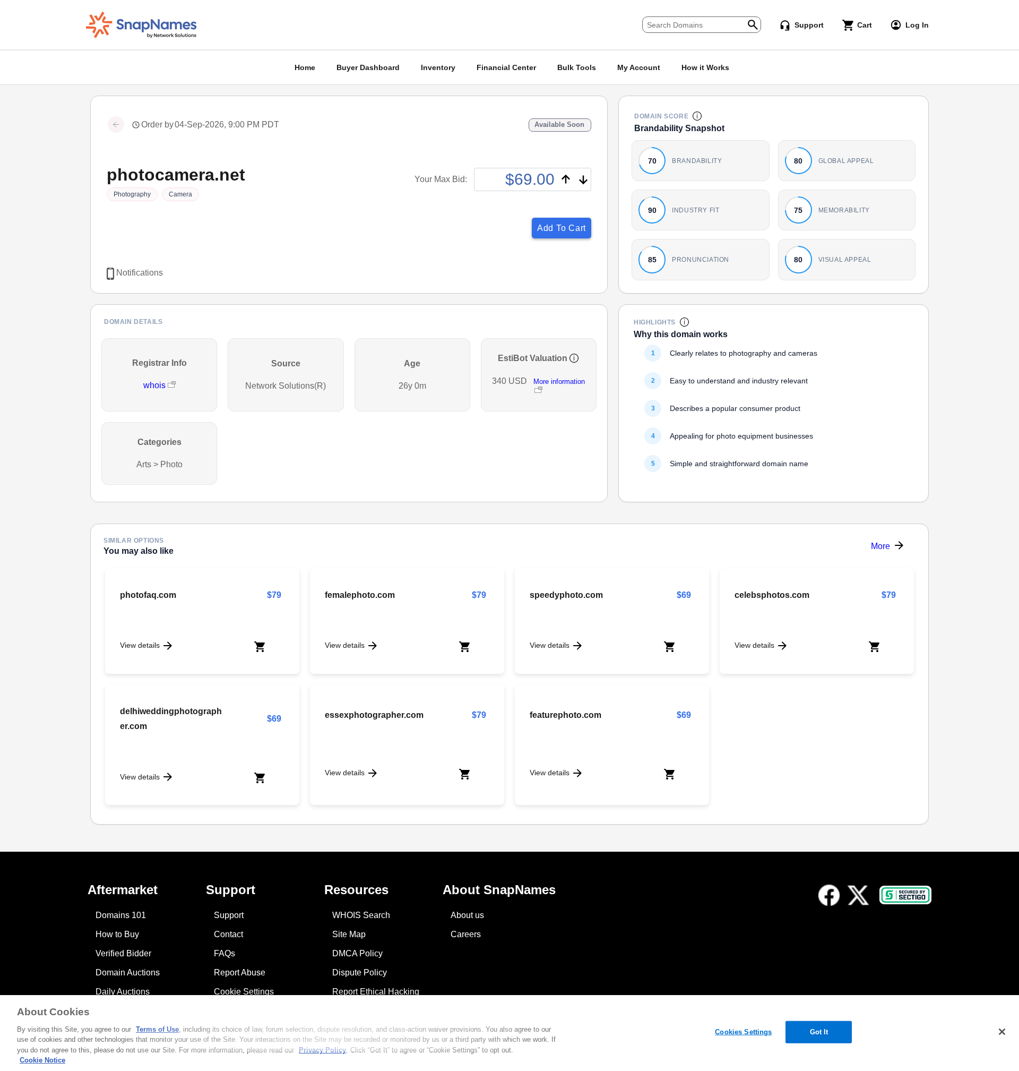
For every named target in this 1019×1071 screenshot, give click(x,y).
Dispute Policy (359, 972)
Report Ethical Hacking (375, 991)
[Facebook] (829, 895)
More (880, 546)
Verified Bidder (123, 953)
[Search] (752, 23)
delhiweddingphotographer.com (171, 719)
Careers (466, 934)
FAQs (224, 953)
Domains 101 (121, 915)
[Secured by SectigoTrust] (905, 895)
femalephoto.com (360, 594)
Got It (819, 1032)
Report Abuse (239, 972)
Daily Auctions (123, 991)
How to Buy (117, 934)
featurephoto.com (565, 714)
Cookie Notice (42, 1060)
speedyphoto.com (566, 594)
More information (559, 381)
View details (140, 645)
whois (155, 385)
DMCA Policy (357, 953)
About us (467, 915)
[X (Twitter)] (858, 895)
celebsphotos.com (772, 594)
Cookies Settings (743, 1032)
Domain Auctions (128, 972)
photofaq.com (148, 594)
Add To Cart (561, 228)
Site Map (349, 934)
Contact (228, 934)
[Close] (1002, 1031)
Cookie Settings (244, 991)
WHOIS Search (361, 915)
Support (229, 915)
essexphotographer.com (374, 714)
